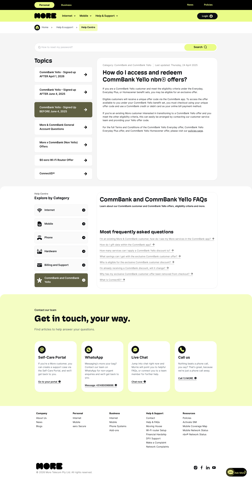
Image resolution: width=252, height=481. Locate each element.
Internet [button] (67, 16)
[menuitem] (69, 16)
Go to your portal (48, 382)
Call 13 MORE (186, 378)
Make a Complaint (156, 443)
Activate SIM (190, 422)
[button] (236, 472)
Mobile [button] (84, 16)
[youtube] (214, 468)
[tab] (63, 74)
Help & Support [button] (105, 16)
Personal (44, 5)
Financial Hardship (156, 434)
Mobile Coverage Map (195, 426)
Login (205, 16)
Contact (150, 418)
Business (66, 5)
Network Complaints (157, 447)
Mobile (76, 422)
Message (99, 385)
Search (198, 47)
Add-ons (114, 430)
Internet (77, 418)
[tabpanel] (56, 366)
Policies (208, 5)
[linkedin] (208, 468)
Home (45, 27)
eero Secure (79, 426)
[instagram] (195, 468)
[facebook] (202, 468)
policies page (195, 131)
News (190, 5)
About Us (41, 418)
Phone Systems (117, 426)
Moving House (154, 426)
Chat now (138, 382)
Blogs (39, 426)
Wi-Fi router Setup (156, 430)
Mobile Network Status (195, 430)
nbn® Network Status (194, 434)
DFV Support (153, 439)
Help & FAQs (153, 422)
